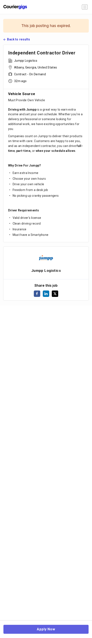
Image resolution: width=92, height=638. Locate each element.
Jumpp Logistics (25, 60)
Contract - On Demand (29, 74)
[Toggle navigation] (85, 7)
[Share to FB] (37, 294)
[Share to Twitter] (55, 294)
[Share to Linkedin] (46, 294)
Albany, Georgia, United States (35, 67)
